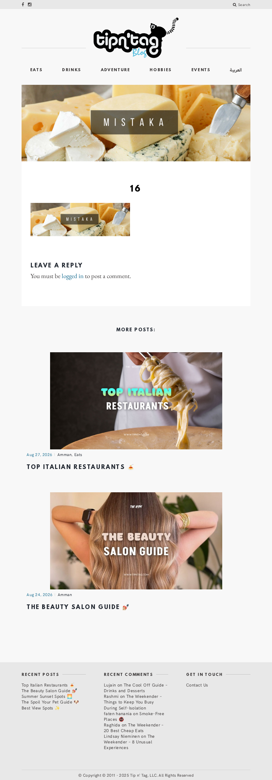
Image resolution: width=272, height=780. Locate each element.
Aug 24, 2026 (40, 594)
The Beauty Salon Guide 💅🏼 (78, 607)
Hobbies (161, 70)
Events (201, 70)
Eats (36, 70)
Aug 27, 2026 (39, 454)
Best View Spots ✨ (41, 707)
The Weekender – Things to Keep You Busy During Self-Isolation (133, 701)
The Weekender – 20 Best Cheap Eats (134, 727)
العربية (236, 70)
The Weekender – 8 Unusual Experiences (129, 741)
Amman (64, 454)
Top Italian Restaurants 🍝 (81, 467)
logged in (73, 276)
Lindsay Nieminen (122, 736)
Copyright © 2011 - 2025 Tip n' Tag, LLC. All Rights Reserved (138, 775)
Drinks (71, 70)
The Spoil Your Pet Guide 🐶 (50, 701)
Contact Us (197, 685)
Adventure (115, 70)
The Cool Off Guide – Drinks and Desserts (135, 687)
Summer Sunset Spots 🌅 (47, 696)
